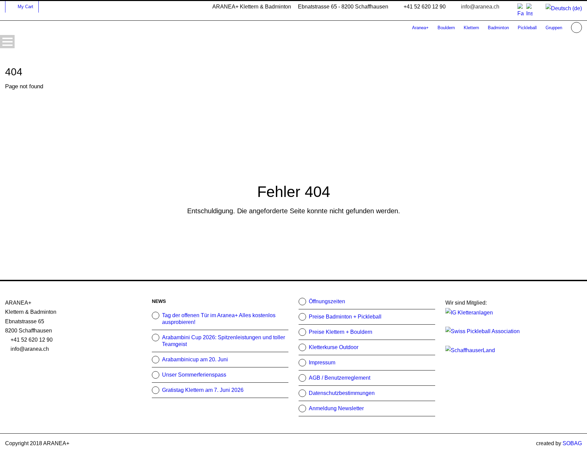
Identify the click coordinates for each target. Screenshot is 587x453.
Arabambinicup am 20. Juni (195, 359)
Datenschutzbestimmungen (342, 393)
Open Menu (7, 41)
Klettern (471, 27)
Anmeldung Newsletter (336, 408)
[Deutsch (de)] (564, 8)
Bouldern (446, 27)
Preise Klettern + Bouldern (340, 332)
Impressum (322, 362)
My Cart (25, 6)
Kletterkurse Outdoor (333, 347)
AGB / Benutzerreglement (339, 378)
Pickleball (527, 27)
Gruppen (554, 27)
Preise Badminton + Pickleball (345, 317)
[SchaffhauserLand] (470, 349)
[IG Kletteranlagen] (469, 312)
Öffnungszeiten (327, 301)
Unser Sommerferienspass (194, 375)
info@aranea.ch (480, 7)
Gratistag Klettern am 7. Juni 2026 (203, 390)
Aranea (420, 27)
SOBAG (572, 443)
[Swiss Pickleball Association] (482, 331)
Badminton (498, 27)
